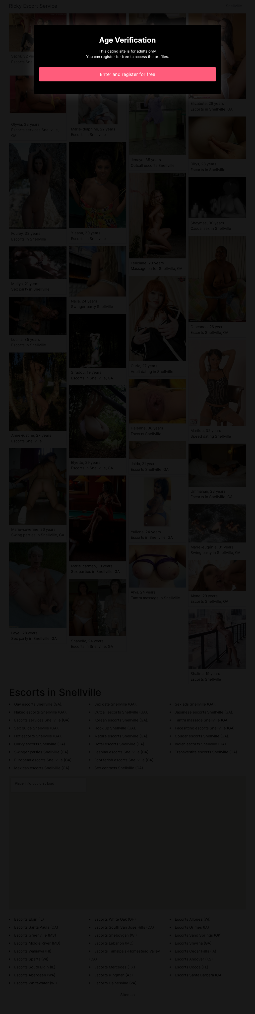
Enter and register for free (127, 74)
